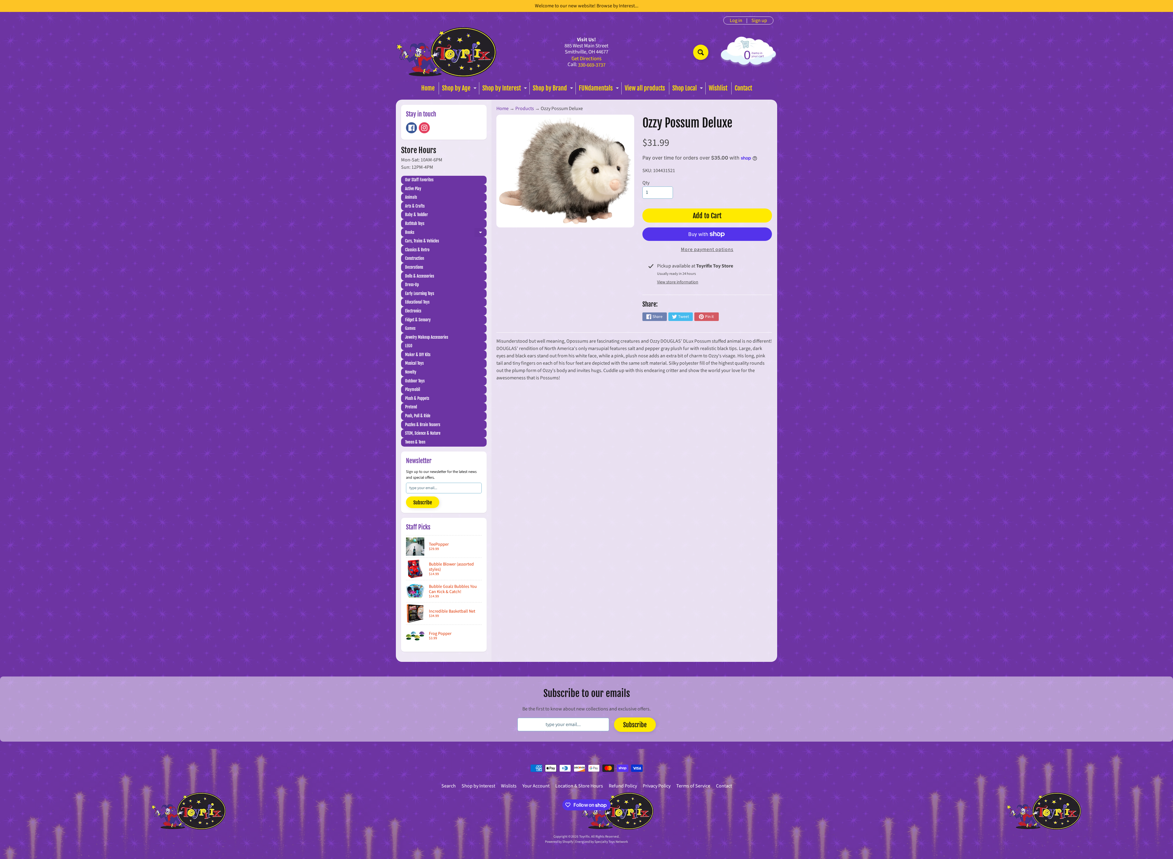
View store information (677, 282)
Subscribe (422, 503)
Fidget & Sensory (418, 319)
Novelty (410, 372)
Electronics (413, 310)
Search (448, 786)
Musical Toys (414, 363)
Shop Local (688, 89)
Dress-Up (412, 284)
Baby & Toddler (416, 214)
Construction (414, 258)
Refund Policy (623, 786)
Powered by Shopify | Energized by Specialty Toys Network (586, 841)
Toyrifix (584, 836)
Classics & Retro (417, 249)
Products (524, 108)
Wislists (509, 786)
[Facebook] (411, 127)
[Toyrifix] (446, 52)
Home (428, 88)
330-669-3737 (591, 65)
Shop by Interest (505, 89)
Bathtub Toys (414, 223)
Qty (645, 182)
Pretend (411, 406)
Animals (411, 197)
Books (446, 233)
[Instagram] (424, 127)
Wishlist (718, 88)
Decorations (414, 267)
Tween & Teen (415, 442)
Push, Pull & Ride (417, 415)
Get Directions (586, 58)
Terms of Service (693, 786)
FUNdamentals (599, 89)
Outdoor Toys (415, 380)
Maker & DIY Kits (417, 354)
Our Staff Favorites (419, 179)
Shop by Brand (554, 89)
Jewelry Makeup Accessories (426, 337)
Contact (743, 88)
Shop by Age (460, 89)
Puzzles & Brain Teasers (422, 424)
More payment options (707, 249)
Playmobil (412, 389)
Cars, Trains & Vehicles (422, 240)
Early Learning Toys (419, 293)
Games (410, 328)
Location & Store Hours (579, 786)
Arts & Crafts (415, 206)
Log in (736, 20)
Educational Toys (417, 302)
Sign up (759, 20)
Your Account (536, 786)
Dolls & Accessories (419, 276)
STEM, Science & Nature (422, 433)
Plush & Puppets (417, 398)
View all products (645, 88)
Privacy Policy (657, 786)
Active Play (413, 188)
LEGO (408, 345)
